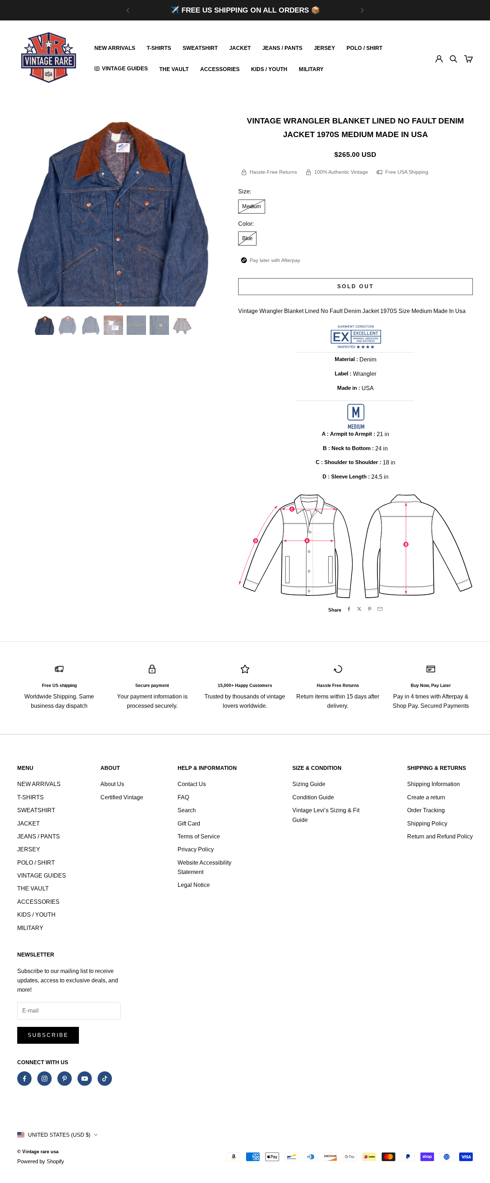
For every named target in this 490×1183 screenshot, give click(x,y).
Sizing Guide (308, 784)
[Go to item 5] (136, 325)
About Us (112, 784)
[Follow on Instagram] (44, 1078)
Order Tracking (426, 810)
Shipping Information (433, 784)
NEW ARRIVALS (114, 48)
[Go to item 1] (44, 325)
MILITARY (311, 69)
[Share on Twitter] (359, 609)
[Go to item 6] (159, 325)
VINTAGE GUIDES (41, 876)
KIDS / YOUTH (269, 69)
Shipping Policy (427, 823)
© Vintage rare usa (37, 1151)
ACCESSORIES (220, 69)
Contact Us (192, 784)
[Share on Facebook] (349, 609)
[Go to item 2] (67, 325)
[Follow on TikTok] (105, 1078)
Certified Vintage (121, 797)
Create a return (426, 797)
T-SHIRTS (159, 48)
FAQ (183, 797)
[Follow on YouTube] (84, 1078)
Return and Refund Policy (440, 836)
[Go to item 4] (113, 325)
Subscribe (48, 1035)
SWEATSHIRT (200, 48)
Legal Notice (194, 885)
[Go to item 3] (90, 325)
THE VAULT (174, 69)
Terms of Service (199, 836)
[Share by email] (380, 609)
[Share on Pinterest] (369, 609)
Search (187, 810)
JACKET (240, 48)
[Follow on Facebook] (24, 1078)
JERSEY (324, 48)
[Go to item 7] (182, 325)
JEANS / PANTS (282, 48)
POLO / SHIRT (364, 48)
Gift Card (189, 823)
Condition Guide (313, 797)
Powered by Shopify (40, 1161)
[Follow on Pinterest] (64, 1078)
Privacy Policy (196, 849)
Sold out (355, 286)
